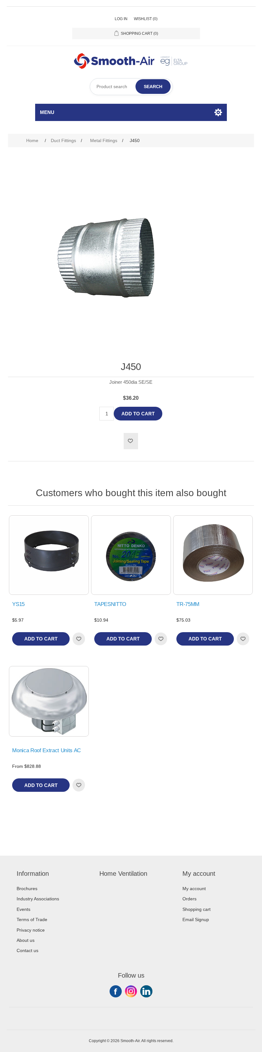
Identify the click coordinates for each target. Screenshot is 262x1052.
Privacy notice (31, 930)
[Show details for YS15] (49, 555)
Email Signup (195, 919)
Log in (121, 19)
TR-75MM (187, 604)
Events (23, 909)
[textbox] (131, 86)
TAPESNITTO (110, 604)
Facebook (116, 991)
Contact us (27, 950)
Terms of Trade (32, 919)
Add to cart (138, 413)
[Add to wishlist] (78, 638)
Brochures (27, 888)
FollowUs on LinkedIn (146, 991)
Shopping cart (196, 909)
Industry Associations (38, 898)
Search (153, 86)
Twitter (131, 991)
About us (26, 940)
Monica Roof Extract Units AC (46, 750)
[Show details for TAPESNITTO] (131, 555)
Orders (189, 898)
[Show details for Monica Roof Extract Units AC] (49, 701)
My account (194, 888)
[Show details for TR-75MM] (213, 555)
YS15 (18, 604)
